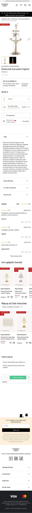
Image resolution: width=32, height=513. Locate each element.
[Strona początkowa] (4, 5)
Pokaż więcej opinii (16, 256)
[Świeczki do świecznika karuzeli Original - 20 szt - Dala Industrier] (4, 107)
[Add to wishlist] (8, 297)
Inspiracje (5, 481)
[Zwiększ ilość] (7, 377)
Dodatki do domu (5, 19)
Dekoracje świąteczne (24, 19)
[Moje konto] (17, 5)
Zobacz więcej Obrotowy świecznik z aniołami (14, 366)
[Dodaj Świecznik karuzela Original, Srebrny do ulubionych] (29, 377)
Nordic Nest (6, 487)
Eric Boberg (4, 66)
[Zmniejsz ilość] (2, 377)
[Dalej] (29, 39)
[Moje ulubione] (21, 5)
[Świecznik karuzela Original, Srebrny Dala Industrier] (16, 39)
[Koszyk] (25, 5)
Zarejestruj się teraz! (25, 84)
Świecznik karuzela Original (9, 20)
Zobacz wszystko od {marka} (10, 307)
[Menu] (29, 5)
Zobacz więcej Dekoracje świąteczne (14, 362)
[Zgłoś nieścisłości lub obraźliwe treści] (29, 222)
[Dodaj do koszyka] (12, 297)
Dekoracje (14, 19)
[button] (4, 74)
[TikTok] (21, 458)
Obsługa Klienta (7, 467)
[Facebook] (10, 458)
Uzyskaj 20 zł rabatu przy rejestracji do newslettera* (17, 1)
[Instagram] (16, 458)
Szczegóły (26, 121)
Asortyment (6, 474)
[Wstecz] (3, 39)
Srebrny (4, 382)
